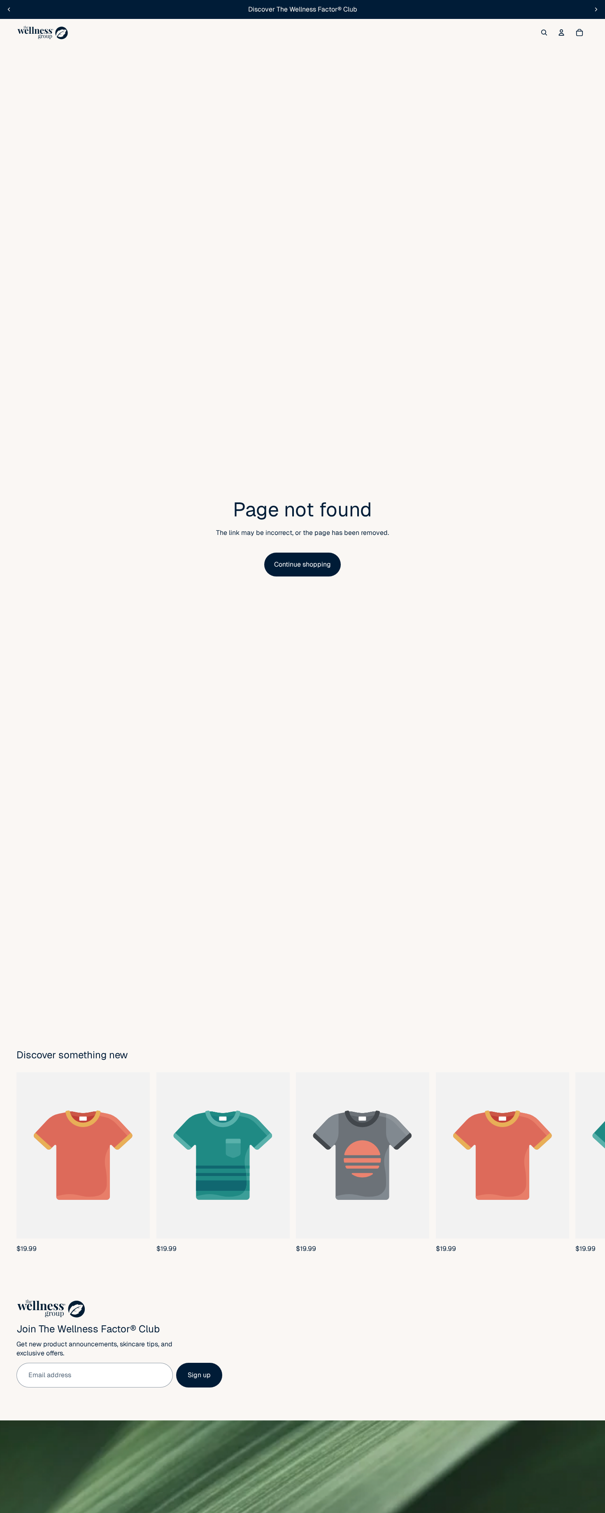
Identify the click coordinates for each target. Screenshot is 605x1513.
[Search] (544, 32)
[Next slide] (596, 9)
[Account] (561, 32)
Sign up (199, 1375)
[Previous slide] (9, 9)
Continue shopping (302, 564)
